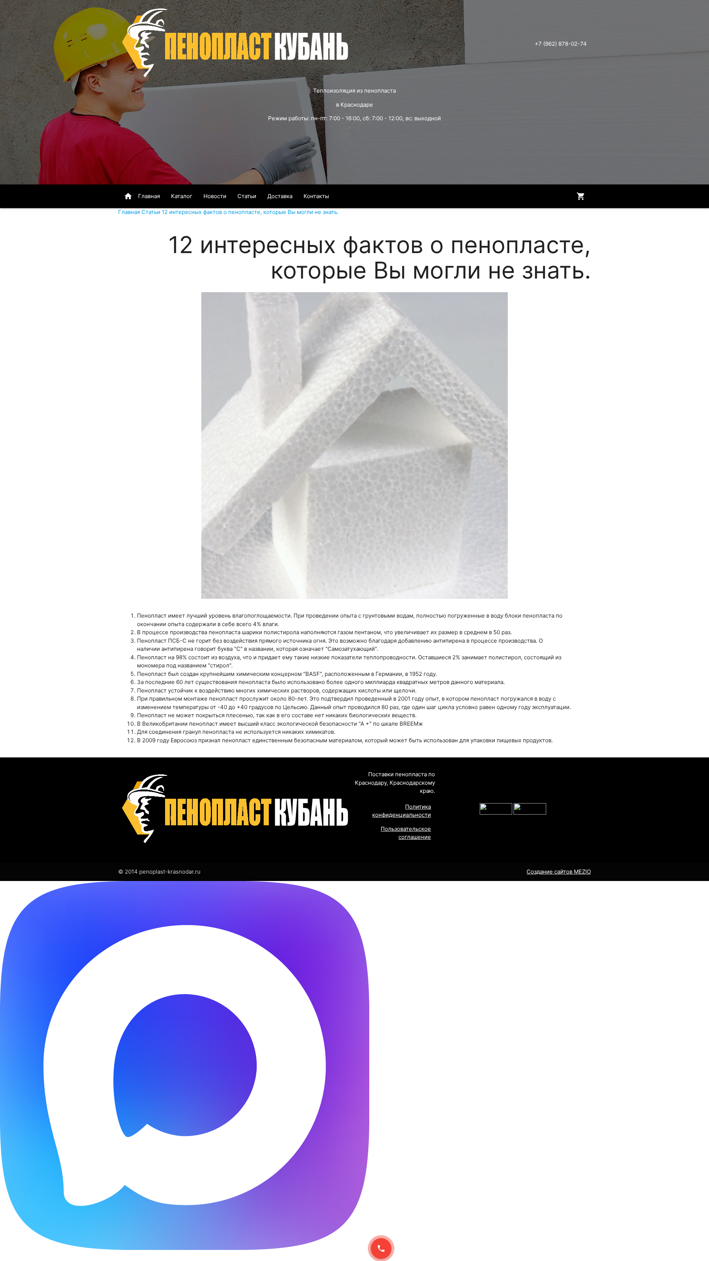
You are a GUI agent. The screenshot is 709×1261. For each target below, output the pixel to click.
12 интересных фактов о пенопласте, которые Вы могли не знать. (250, 211)
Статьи (246, 196)
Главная (142, 196)
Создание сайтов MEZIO (559, 871)
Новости (214, 196)
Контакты (316, 196)
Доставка (279, 196)
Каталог (181, 196)
